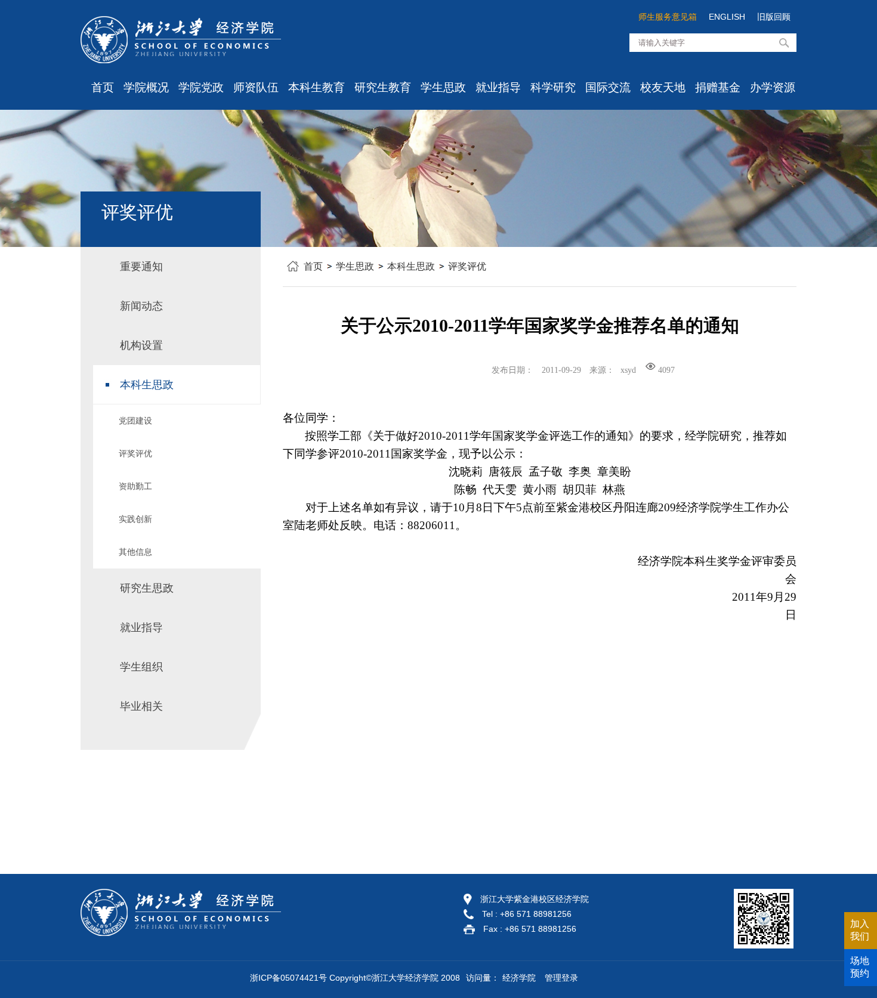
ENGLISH (727, 16)
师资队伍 (256, 87)
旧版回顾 (773, 16)
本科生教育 (316, 87)
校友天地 (662, 87)
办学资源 (772, 87)
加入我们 (859, 930)
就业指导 (498, 87)
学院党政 (201, 87)
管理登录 (561, 977)
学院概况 (146, 87)
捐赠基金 (717, 87)
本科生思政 (411, 266)
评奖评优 (467, 266)
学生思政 (443, 87)
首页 (102, 87)
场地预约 (859, 967)
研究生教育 (382, 87)
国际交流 (608, 87)
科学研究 (553, 87)
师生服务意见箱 (667, 16)
